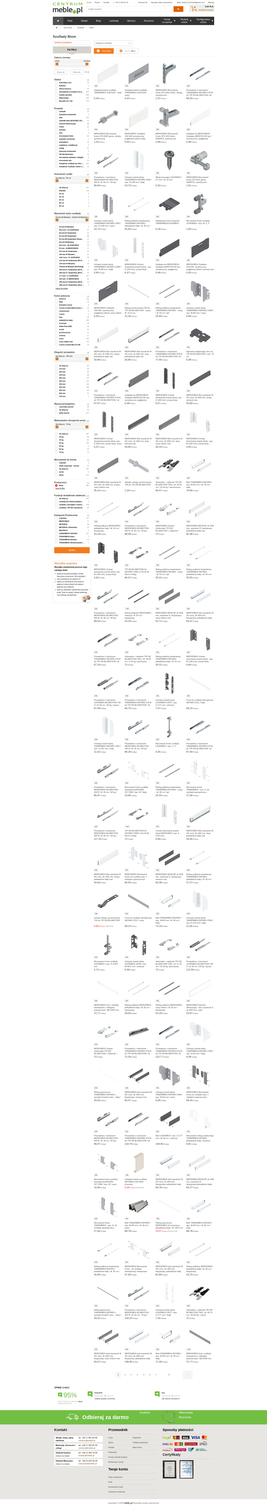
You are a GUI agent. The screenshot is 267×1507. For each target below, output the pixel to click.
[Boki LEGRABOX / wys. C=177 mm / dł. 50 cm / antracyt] (169, 1119)
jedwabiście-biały (66, 320)
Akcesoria (149, 21)
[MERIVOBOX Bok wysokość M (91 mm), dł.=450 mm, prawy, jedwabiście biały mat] (108, 857)
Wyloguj (211, 2)
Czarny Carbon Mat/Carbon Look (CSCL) (75, 308)
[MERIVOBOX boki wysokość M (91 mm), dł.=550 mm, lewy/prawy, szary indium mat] (108, 1336)
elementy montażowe (67, 151)
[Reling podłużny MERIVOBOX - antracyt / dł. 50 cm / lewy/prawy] (139, 596)
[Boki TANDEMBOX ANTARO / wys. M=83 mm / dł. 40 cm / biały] (169, 901)
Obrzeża (131, 21)
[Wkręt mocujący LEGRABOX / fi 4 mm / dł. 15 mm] (169, 160)
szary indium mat (66, 342)
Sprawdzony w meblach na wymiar (72, 92)
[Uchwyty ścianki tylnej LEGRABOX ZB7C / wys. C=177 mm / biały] (169, 1293)
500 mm (62, 384)
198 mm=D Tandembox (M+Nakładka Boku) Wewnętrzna (81, 282)
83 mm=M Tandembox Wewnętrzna (73, 239)
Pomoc (97, 2)
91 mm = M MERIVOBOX (68, 248)
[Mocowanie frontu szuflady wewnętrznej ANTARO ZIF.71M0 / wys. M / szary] (108, 1162)
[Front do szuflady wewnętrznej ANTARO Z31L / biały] (200, 683)
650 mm (62, 393)
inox (60, 317)
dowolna (62, 191)
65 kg (61, 449)
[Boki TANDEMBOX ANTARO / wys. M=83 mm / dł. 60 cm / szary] (139, 1206)
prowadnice (63, 142)
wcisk (61, 472)
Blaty (98, 21)
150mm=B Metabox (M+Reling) (71, 267)
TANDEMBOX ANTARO (68, 533)
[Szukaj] (178, 9)
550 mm (62, 387)
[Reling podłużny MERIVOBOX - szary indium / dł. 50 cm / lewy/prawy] (169, 988)
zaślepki (62, 111)
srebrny (62, 336)
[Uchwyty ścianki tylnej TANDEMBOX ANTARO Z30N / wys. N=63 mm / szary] (169, 1075)
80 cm (61, 203)
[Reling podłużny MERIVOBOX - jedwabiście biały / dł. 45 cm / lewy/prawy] (200, 1249)
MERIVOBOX (64, 521)
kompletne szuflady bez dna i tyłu (72, 164)
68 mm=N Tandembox (67, 233)
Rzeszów (185, 1417)
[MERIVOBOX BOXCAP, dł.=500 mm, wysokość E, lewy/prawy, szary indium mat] (169, 596)
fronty (61, 127)
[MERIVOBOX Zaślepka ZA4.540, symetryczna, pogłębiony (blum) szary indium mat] (108, 291)
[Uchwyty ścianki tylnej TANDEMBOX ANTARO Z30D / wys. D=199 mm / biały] (139, 160)
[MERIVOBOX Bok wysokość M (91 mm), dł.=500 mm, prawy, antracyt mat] (200, 378)
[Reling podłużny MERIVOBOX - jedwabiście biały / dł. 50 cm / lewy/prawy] (108, 509)
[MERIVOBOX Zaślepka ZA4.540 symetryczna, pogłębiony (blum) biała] (139, 117)
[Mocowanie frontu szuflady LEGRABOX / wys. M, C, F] (200, 204)
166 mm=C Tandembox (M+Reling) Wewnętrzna (77, 270)
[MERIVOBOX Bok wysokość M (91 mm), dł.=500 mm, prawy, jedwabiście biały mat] (108, 334)
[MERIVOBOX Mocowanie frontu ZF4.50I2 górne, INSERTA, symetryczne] (200, 160)
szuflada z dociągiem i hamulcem (72, 505)
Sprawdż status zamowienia (161, 2)
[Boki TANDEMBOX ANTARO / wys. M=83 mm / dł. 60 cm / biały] (200, 1206)
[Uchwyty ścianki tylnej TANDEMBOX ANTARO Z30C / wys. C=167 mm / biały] (108, 727)
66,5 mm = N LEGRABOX (69, 230)
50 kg (61, 446)
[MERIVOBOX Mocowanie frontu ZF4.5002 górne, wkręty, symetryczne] (108, 117)
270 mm (62, 369)
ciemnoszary (64, 311)
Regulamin (137, 1438)
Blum (61, 485)
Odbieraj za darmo (105, 1417)
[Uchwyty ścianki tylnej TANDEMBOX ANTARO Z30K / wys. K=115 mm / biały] (200, 901)
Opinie (110, 1443)
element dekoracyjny (67, 124)
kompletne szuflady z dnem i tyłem (72, 167)
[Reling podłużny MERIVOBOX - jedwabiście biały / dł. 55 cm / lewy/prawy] (139, 988)
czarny (62, 314)
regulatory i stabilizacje (68, 145)
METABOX (63, 524)
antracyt (62, 299)
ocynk (61, 329)
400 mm (62, 378)
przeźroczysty (64, 332)
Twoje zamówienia (115, 1477)
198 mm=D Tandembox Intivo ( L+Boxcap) (75, 285)
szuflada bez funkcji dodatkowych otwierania (76, 502)
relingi (61, 148)
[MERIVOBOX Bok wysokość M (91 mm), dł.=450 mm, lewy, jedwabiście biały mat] (200, 814)
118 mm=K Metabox (67, 254)
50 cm (61, 197)
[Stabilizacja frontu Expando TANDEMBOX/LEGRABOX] (169, 204)
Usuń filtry (106, 51)
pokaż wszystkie (62, 289)
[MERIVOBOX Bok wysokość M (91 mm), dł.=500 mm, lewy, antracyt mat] (139, 422)
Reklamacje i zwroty (115, 1462)
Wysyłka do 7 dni (65, 101)
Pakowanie (112, 1452)
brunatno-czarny (65, 305)
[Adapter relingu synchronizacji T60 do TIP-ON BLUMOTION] (139, 465)
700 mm (62, 396)
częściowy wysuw (66, 407)
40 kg (61, 443)
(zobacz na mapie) (63, 1456)
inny (60, 133)
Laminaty (113, 21)
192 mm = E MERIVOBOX (69, 279)
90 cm (61, 206)
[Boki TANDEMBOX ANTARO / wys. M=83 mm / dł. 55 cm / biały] (200, 465)
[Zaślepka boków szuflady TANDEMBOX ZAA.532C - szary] (139, 73)
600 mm (62, 390)
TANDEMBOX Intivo (67, 537)
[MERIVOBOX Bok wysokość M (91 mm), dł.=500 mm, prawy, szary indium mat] (108, 465)
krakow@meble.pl (86, 1455)
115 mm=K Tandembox (68, 251)
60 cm (61, 200)
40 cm (61, 194)
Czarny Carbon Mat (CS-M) (69, 345)
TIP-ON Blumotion (66, 154)
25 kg (61, 437)
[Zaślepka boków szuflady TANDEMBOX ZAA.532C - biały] (108, 73)
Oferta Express (63, 42)
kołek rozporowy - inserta (69, 466)
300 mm (62, 372)
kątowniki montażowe (67, 115)
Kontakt (106, 2)
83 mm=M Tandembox (67, 236)
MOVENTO (63, 530)
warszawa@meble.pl (88, 1463)
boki (60, 118)
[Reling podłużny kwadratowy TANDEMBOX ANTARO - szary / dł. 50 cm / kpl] (169, 291)
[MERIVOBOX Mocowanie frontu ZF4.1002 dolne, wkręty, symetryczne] (169, 73)
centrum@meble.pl (87, 1440)
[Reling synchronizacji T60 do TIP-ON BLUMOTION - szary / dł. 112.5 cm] (139, 291)
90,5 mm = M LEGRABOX (69, 245)
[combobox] (113, 43)
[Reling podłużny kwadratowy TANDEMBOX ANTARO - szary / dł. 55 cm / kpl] (169, 552)
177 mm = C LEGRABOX (68, 276)
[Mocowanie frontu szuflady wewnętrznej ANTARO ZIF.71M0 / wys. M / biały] (139, 770)
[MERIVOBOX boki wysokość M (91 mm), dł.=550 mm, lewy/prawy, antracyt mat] (139, 1075)
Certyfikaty (172, 1454)
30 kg (61, 440)
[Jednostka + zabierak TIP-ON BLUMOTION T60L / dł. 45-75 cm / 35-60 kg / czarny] (200, 1293)
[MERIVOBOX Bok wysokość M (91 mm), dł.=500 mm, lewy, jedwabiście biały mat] (139, 334)
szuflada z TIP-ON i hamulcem (71, 508)
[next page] (188, 1375)
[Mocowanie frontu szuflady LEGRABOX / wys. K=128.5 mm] (108, 944)
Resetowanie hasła (115, 1487)
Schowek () (143, 2)
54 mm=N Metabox (66, 227)
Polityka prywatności (140, 1443)
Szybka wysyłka (65, 95)
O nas (89, 2)
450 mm (62, 381)
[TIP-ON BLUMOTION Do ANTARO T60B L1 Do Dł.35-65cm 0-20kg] (139, 814)
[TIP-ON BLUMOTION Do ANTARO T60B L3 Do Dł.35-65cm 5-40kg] (139, 552)
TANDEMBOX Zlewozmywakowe (72, 543)
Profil (110, 1482)
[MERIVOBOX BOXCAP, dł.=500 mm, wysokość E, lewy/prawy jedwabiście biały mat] (200, 509)
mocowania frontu (66, 136)
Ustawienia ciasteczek (116, 1492)
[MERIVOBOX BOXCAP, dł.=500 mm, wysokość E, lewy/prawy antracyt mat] (169, 857)
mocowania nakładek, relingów (71, 157)
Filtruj (72, 550)
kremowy (62, 323)
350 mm (62, 375)
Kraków (145, 1412)
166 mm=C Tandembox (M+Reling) (72, 273)
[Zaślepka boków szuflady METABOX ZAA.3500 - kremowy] (139, 1162)
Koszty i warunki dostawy (117, 1457)
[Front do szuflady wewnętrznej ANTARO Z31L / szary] (139, 901)
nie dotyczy (63, 188)
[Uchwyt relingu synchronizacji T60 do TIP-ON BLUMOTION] (108, 901)
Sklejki (84, 21)
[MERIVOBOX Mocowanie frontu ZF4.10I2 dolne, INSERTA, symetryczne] (169, 117)
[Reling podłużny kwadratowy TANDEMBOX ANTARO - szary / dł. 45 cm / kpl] (169, 770)
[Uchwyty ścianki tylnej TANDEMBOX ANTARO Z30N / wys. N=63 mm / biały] (200, 1032)
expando (62, 463)
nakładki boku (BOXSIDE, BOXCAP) (73, 121)
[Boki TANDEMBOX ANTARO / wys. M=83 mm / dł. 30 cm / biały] (169, 1336)
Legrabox (63, 518)
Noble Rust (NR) (65, 326)
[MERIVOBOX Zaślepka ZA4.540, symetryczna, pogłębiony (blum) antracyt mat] (200, 247)
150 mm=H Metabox (67, 264)
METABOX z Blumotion (68, 527)
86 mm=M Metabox (66, 242)
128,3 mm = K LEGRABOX (69, 257)
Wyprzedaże (64, 98)
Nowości (62, 86)
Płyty (70, 21)
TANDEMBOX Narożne (68, 540)
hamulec (62, 130)
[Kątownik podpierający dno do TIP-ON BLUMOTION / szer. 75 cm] (200, 334)
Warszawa (186, 1412)
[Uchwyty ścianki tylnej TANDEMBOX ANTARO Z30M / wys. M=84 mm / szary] (200, 291)
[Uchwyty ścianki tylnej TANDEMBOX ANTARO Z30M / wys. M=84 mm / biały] (108, 247)
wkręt (61, 475)
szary (61, 339)
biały (61, 302)
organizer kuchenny (67, 139)
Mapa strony (137, 1447)
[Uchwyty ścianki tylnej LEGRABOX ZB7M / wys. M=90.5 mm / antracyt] (139, 944)
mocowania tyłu (65, 160)
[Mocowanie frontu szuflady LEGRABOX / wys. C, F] (169, 727)
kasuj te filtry (60, 488)
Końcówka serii (65, 83)
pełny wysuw (64, 413)
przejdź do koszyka (206, 10)
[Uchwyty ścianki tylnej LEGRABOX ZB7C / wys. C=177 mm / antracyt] (169, 683)
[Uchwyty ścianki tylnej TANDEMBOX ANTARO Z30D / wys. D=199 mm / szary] (108, 204)
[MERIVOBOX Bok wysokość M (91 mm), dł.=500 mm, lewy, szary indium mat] (169, 422)
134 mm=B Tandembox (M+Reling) (72, 261)
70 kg (61, 452)
